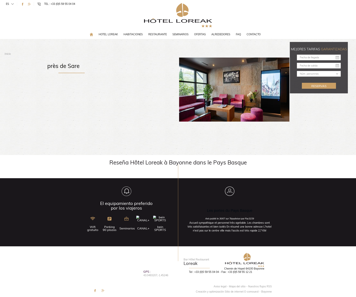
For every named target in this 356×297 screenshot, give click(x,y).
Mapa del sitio (237, 286)
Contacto (254, 34)
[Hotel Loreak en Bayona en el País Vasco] (178, 15)
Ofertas (200, 34)
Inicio (8, 54)
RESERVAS (319, 86)
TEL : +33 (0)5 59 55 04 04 (59, 4)
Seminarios (180, 34)
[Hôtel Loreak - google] (29, 4)
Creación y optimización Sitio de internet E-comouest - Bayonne (234, 291)
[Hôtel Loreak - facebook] (23, 4)
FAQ (238, 34)
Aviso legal (220, 286)
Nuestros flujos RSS (260, 286)
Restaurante (157, 34)
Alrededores (220, 34)
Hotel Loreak (108, 34)
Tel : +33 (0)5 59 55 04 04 (204, 272)
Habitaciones (133, 34)
